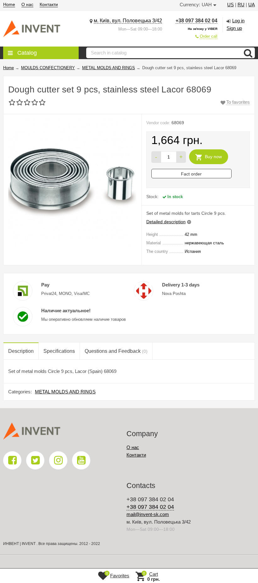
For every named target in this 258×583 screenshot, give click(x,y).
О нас (27, 4)
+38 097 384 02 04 (196, 20)
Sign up (234, 28)
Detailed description (166, 221)
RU (241, 4)
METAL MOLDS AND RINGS (65, 391)
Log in (238, 20)
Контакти (49, 4)
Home (9, 4)
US (230, 4)
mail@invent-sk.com (147, 514)
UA (251, 4)
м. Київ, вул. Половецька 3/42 (128, 20)
